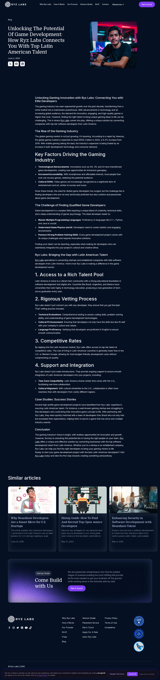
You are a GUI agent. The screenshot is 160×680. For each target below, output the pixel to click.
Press (64, 637)
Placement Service (90, 623)
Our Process (72, 4)
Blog (64, 641)
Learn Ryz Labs (89, 637)
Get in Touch (88, 627)
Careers (105, 4)
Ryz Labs (64, 120)
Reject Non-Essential (147, 674)
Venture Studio (86, 4)
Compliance (110, 627)
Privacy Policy (111, 618)
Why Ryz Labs (45, 4)
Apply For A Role (90, 632)
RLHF (97, 4)
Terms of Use (111, 623)
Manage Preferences (117, 674)
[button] (118, 4)
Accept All (132, 674)
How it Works (59, 4)
